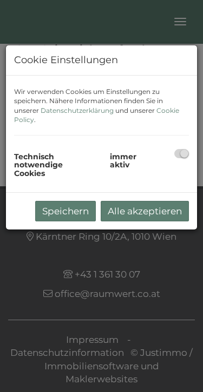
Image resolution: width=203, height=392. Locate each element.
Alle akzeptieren (145, 211)
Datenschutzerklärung (77, 110)
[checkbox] (181, 153)
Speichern (65, 211)
